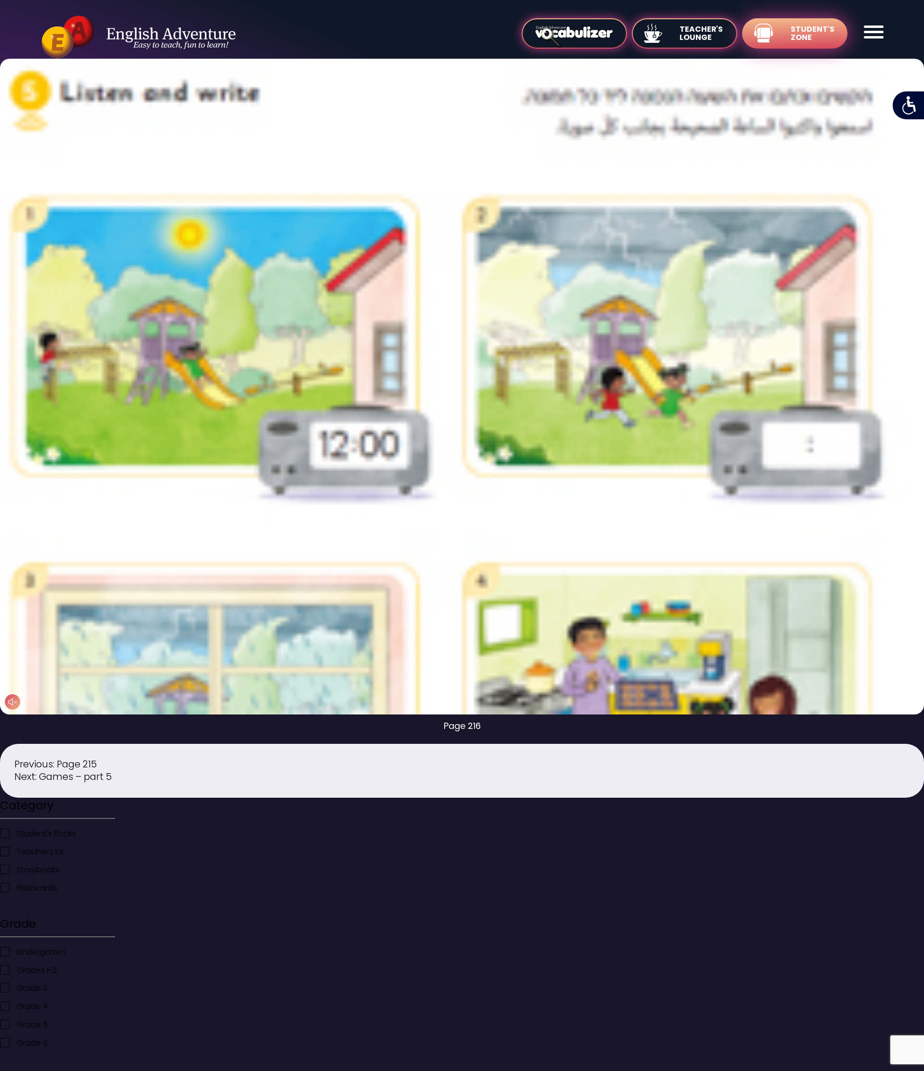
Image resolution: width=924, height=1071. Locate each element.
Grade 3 (32, 988)
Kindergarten (41, 951)
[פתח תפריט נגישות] (908, 105)
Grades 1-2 (37, 970)
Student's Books (46, 833)
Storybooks (38, 869)
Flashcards (37, 887)
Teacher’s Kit (40, 851)
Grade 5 (32, 1024)
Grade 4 (32, 1006)
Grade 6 (32, 1042)
